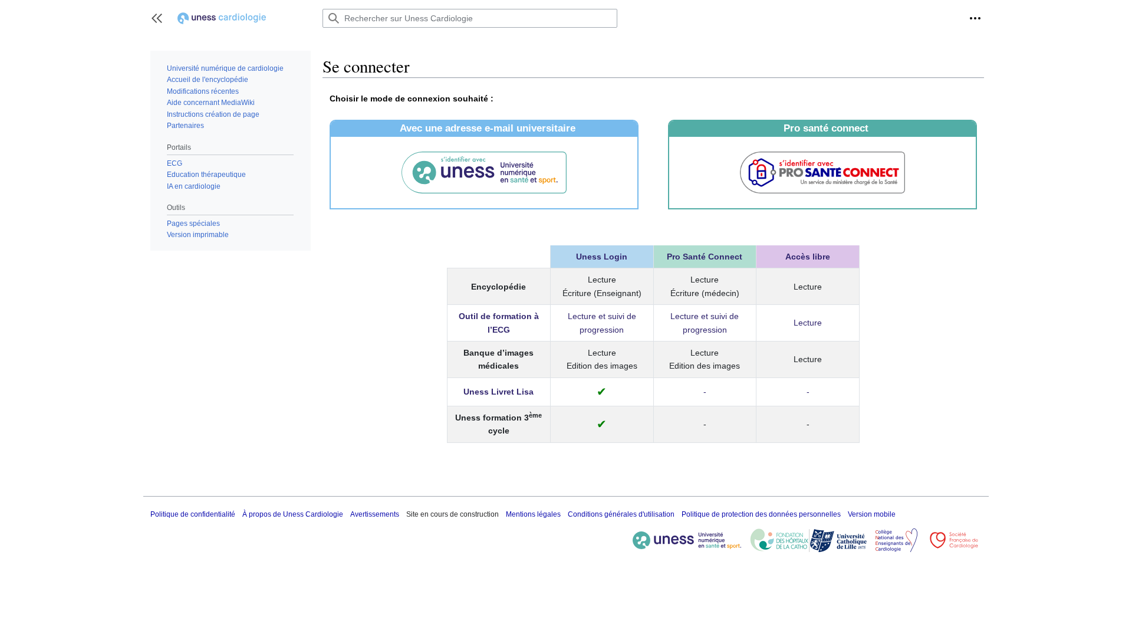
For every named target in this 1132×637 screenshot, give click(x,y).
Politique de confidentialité (192, 514)
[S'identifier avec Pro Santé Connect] (822, 172)
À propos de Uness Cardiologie (292, 514)
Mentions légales (533, 514)
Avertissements (374, 514)
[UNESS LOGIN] (484, 173)
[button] (156, 18)
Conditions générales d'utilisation (621, 514)
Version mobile (872, 514)
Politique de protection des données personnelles (761, 514)
